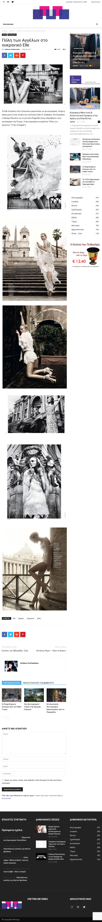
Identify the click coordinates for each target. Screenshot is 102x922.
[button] (97, 24)
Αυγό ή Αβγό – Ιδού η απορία (14, 871)
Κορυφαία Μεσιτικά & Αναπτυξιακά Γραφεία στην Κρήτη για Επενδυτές (84, 115)
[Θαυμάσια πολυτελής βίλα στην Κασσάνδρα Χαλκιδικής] (75, 157)
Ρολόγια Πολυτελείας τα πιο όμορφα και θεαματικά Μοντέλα (56, 856)
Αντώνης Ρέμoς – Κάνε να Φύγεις (51, 650)
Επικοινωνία (96, 2)
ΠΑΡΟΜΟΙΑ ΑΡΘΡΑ (11, 683)
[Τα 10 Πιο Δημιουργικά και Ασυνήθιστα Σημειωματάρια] (75, 182)
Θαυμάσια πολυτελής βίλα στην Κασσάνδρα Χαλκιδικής (90, 156)
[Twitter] (13, 2)
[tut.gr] (51, 12)
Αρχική (4, 31)
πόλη (39, 618)
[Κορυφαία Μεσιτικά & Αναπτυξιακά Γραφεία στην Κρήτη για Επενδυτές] (85, 98)
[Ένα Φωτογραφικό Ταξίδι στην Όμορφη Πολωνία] (34, 695)
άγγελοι (21, 618)
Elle (14, 618)
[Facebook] (4, 2)
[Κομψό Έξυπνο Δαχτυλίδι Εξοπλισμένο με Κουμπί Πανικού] (41, 829)
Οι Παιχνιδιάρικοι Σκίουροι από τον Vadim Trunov (11, 706)
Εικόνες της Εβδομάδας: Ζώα (15, 650)
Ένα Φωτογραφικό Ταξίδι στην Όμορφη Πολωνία (32, 706)
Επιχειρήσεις (79, 49)
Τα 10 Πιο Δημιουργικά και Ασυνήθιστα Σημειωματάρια (90, 182)
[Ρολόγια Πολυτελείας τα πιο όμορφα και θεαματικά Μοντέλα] (41, 856)
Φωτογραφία (12, 35)
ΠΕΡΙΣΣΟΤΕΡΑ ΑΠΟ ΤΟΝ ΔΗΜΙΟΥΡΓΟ (38, 683)
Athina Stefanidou (12, 49)
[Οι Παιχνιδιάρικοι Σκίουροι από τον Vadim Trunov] (11, 695)
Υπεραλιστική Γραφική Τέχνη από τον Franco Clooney (56, 844)
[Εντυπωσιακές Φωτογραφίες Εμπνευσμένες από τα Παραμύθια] (56, 695)
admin (75, 66)
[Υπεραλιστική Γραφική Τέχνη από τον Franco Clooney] (41, 844)
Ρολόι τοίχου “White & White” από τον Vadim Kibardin (15, 860)
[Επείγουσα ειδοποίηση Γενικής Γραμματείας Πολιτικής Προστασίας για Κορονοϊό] (75, 141)
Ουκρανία (30, 618)
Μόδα (12, 31)
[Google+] (8, 2)
